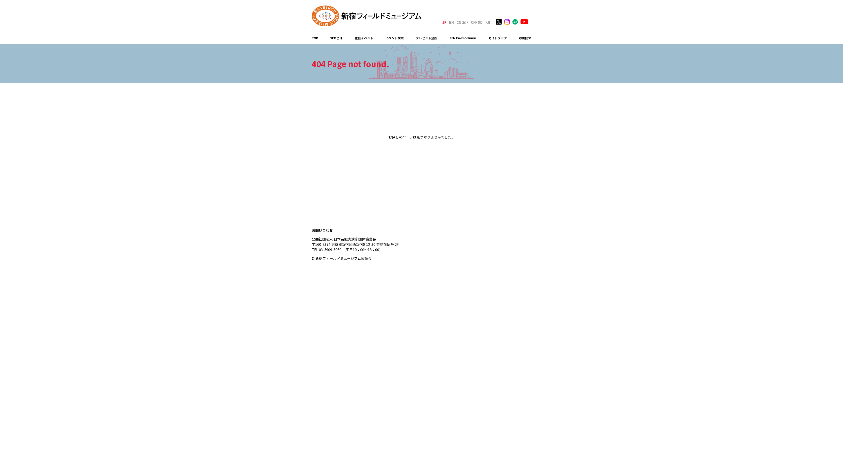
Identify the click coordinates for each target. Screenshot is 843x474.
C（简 (462, 22)
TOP (315, 38)
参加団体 (525, 38)
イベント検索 (394, 38)
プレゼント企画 (426, 38)
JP (444, 22)
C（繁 (477, 22)
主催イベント (364, 38)
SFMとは (336, 38)
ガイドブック (497, 38)
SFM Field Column (462, 38)
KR (487, 22)
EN (451, 22)
